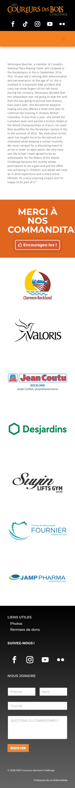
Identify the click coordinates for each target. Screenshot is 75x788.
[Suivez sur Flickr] (62, 24)
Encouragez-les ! (40, 245)
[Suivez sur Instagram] (37, 24)
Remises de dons (25, 629)
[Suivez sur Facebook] (13, 24)
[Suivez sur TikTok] (25, 24)
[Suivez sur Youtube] (49, 24)
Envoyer (18, 748)
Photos (16, 623)
